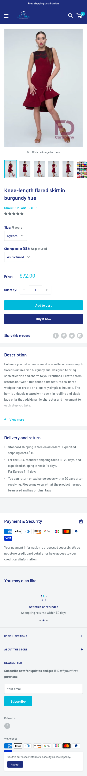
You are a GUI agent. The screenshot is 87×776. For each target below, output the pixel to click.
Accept (15, 764)
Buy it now (43, 319)
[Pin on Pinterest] (64, 335)
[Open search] (70, 15)
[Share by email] (80, 335)
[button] (14, 213)
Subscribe (18, 701)
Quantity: (10, 290)
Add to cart (43, 305)
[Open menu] (6, 16)
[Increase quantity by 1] (46, 289)
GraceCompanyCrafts (20, 208)
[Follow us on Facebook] (7, 726)
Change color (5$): (25, 248)
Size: (13, 227)
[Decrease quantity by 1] (24, 289)
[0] (79, 15)
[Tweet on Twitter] (72, 335)
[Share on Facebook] (56, 335)
